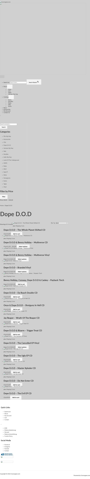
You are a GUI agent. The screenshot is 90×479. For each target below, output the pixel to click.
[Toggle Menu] (9, 87)
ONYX (5, 163)
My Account (7, 111)
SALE (5, 169)
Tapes (9, 92)
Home (2, 205)
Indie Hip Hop (8, 157)
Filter (3, 196)
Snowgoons (7, 178)
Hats (9, 104)
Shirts (9, 100)
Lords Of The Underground (11, 160)
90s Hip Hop (7, 136)
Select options (23, 246)
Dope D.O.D (7, 145)
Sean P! (6, 172)
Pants (9, 103)
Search (4, 127)
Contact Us (7, 112)
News (5, 108)
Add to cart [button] (16, 234)
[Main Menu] (2, 76)
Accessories (7, 109)
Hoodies (10, 101)
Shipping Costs (20, 226)
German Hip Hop (13, 94)
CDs (9, 91)
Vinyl (9, 89)
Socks (10, 106)
